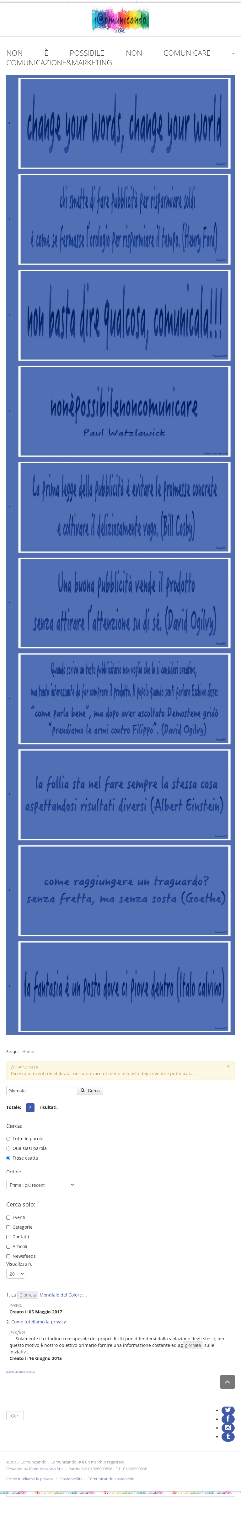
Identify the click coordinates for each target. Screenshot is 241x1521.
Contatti (21, 1237)
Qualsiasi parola (30, 1148)
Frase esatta (25, 1158)
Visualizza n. (19, 1264)
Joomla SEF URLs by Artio (20, 1371)
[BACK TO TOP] (227, 1382)
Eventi (19, 1217)
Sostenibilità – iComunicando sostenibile (97, 1479)
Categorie (23, 1227)
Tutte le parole (28, 1138)
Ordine (13, 1172)
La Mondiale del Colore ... (49, 1295)
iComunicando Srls (46, 1469)
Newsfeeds (24, 1256)
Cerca (93, 1090)
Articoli (20, 1246)
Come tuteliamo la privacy (38, 1322)
